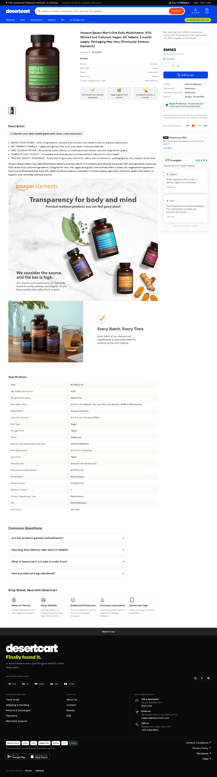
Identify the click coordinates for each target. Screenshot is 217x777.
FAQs (207, 758)
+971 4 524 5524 (149, 730)
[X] (202, 678)
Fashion (52, 20)
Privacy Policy (202, 748)
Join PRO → (168, 148)
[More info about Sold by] (203, 84)
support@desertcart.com (155, 718)
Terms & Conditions (198, 742)
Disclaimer (204, 753)
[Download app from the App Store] (39, 757)
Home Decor (36, 20)
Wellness (10, 20)
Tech (22, 20)
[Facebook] (208, 678)
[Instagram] (195, 678)
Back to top (108, 631)
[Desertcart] (18, 11)
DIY (62, 20)
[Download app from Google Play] (16, 757)
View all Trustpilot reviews (186, 226)
